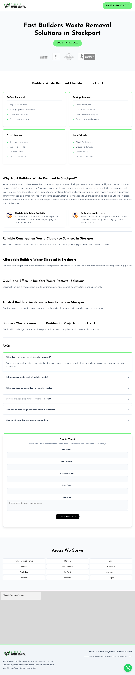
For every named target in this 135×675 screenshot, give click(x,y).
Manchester (67, 566)
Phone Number (67, 474)
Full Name (67, 450)
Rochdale (24, 572)
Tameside (24, 577)
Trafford (67, 577)
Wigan (111, 577)
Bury (111, 561)
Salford (67, 572)
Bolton (67, 561)
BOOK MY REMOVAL (67, 43)
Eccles (24, 566)
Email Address (68, 462)
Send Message (67, 517)
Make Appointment (117, 5)
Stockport (111, 572)
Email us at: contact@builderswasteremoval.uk (110, 651)
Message (67, 498)
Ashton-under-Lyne (24, 561)
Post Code (67, 486)
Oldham (111, 566)
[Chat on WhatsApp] (128, 668)
